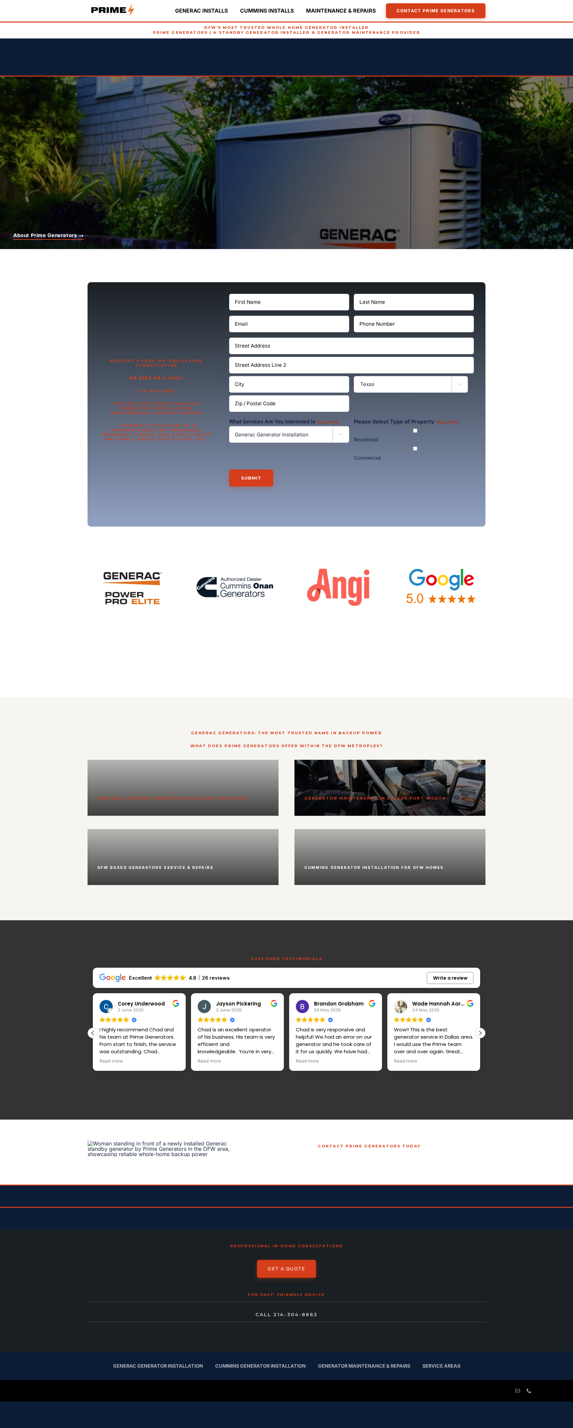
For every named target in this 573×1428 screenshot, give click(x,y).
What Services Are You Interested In (283, 422)
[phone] (529, 1391)
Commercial (367, 458)
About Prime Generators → (48, 235)
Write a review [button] (450, 978)
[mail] (517, 1391)
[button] (480, 1033)
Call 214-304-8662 (286, 1315)
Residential (366, 440)
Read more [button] (111, 1061)
